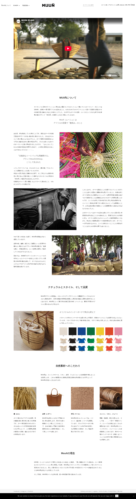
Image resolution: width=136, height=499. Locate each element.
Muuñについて (6, 5)
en (126, 5)
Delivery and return (86, 491)
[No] (134, 496)
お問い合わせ (120, 5)
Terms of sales (103, 491)
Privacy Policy (112, 491)
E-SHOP (15, 5)
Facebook (16, 491)
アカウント (112, 5)
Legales (95, 491)
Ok (117, 496)
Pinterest (30, 491)
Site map (119, 491)
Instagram (23, 491)
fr (129, 5)
